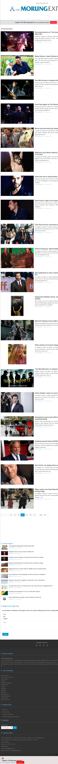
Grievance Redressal (7, 714)
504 (11, 515)
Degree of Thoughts (6, 683)
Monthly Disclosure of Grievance (10, 716)
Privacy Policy (5, 712)
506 (19, 515)
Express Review (5, 699)
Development (4, 684)
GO (15, 727)
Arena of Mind (4, 675)
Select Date (4, 725)
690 (45, 515)
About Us (4, 709)
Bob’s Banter (4, 679)
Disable (3, 686)
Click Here (53, 22)
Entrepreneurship (5, 696)
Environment (4, 698)
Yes (4, 614)
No (4, 616)
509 (30, 515)
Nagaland (11, 547)
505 (15, 515)
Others (5, 618)
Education (3, 692)
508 (27, 515)
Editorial (3, 690)
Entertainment (39, 41)
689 (41, 515)
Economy (3, 688)
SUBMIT (5, 634)
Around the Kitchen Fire (7, 677)
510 (34, 515)
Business (3, 681)
